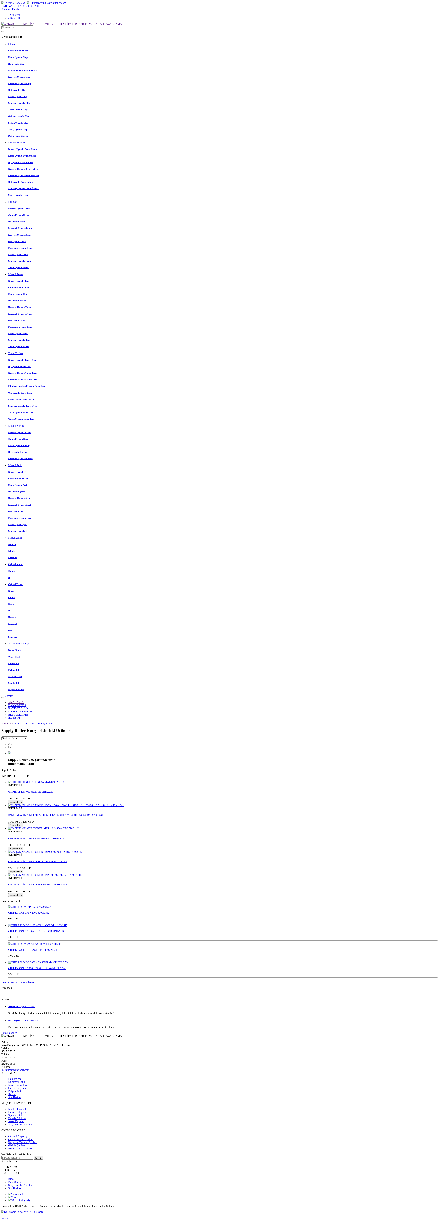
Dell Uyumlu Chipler (18, 136)
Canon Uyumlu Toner (18, 287)
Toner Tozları (15, 353)
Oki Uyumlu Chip (16, 90)
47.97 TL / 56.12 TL (20, 5)
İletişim (12, 1094)
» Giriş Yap (14, 14)
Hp (9, 577)
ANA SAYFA (16, 702)
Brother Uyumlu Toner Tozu (22, 360)
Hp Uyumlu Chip (16, 63)
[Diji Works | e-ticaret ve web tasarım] (22, 1211)
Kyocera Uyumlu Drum (19, 235)
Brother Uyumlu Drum (19, 208)
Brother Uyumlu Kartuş (19, 432)
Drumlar (12, 201)
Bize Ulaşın (14, 1181)
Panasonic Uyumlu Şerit (20, 518)
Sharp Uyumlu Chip (17, 129)
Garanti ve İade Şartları (20, 1139)
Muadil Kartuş (16, 425)
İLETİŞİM (14, 717)
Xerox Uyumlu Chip (18, 109)
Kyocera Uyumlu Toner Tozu (22, 373)
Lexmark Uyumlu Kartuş (20, 458)
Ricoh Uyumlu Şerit (17, 524)
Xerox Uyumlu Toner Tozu (21, 412)
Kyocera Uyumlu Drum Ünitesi (23, 169)
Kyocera (12, 617)
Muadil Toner (15, 274)
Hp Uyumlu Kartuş (17, 452)
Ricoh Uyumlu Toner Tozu (21, 399)
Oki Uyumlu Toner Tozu (20, 392)
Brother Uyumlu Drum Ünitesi (23, 149)
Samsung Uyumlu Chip (19, 103)
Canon (11, 571)
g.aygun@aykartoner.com (15, 1069)
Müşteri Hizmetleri (18, 1109)
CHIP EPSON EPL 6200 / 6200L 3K (28, 912)
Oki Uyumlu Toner (17, 320)
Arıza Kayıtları (16, 1121)
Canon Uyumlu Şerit (18, 478)
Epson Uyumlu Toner (18, 294)
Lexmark (12, 624)
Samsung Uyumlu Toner (20, 340)
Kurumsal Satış (16, 1081)
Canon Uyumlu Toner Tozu (21, 419)
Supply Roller (15, 683)
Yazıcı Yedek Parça (18, 643)
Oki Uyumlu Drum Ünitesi (20, 182)
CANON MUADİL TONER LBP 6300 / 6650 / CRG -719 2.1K (37, 861)
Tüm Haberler (9, 1032)
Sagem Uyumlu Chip (18, 123)
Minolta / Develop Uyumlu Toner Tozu (26, 386)
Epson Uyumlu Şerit (18, 485)
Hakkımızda (14, 1078)
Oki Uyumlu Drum (17, 241)
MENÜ (9, 696)
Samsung (12, 637)
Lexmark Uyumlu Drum (20, 228)
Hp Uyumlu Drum (17, 221)
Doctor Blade (14, 650)
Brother (12, 591)
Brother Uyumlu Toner (19, 281)
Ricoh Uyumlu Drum (18, 254)
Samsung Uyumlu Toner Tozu (22, 406)
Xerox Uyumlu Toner (18, 346)
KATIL (38, 1157)
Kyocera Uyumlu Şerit (19, 498)
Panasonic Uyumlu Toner (20, 327)
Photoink (12, 557)
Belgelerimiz (15, 1091)
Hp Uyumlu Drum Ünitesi (20, 162)
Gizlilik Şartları (16, 1145)
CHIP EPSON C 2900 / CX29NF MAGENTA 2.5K (37, 968)
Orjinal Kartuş (16, 564)
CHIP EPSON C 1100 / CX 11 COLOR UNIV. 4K (36, 931)
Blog (11, 1178)
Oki (10, 630)
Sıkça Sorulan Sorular (20, 1124)
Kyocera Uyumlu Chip (19, 77)
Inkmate (12, 544)
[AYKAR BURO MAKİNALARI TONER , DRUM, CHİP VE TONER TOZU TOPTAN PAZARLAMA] (61, 23)
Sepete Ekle (16, 802)
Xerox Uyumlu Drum (18, 267)
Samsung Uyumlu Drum (19, 261)
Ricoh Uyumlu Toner (18, 333)
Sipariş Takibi (15, 1115)
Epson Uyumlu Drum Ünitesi (22, 155)
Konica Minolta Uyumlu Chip (22, 70)
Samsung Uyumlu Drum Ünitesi (23, 188)
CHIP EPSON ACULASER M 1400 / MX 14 (33, 949)
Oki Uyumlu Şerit (16, 511)
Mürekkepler (15, 537)
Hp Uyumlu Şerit (16, 491)
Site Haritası (14, 1097)
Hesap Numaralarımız (20, 1148)
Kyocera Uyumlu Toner (19, 307)
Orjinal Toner (15, 584)
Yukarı (5, 1218)
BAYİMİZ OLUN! (18, 708)
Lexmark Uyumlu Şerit (19, 505)
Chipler (12, 44)
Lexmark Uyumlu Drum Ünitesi (23, 175)
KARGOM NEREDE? (21, 711)
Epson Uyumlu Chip (18, 57)
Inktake (12, 551)
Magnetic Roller (16, 689)
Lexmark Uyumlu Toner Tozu (22, 379)
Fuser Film (13, 663)
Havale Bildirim (17, 1118)
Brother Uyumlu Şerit (18, 472)
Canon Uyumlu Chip (18, 50)
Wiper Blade (14, 657)
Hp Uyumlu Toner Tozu (19, 366)
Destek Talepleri (17, 1112)
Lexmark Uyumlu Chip (19, 83)
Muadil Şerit (15, 465)
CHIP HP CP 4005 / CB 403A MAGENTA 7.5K (30, 792)
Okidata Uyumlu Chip (18, 116)
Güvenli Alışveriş (17, 1136)
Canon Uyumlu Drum (18, 215)
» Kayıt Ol (14, 17)
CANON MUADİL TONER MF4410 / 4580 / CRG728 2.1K (36, 838)
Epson (11, 604)
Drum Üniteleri (16, 142)
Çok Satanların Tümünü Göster (18, 982)
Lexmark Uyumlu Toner (20, 314)
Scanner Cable (15, 676)
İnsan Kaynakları (17, 1085)
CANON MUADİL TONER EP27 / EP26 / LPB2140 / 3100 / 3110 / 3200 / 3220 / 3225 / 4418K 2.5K (56, 815)
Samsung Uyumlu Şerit (19, 531)
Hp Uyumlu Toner (17, 300)
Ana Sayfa (7, 723)
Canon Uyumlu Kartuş (19, 439)
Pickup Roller (15, 670)
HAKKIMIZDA (17, 705)
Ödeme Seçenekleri (18, 1088)
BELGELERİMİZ (18, 714)
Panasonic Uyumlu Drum (20, 248)
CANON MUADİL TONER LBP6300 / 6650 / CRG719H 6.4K (37, 884)
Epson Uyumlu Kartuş (19, 445)
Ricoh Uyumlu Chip (17, 96)
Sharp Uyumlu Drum (18, 195)
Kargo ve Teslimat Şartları (22, 1142)
